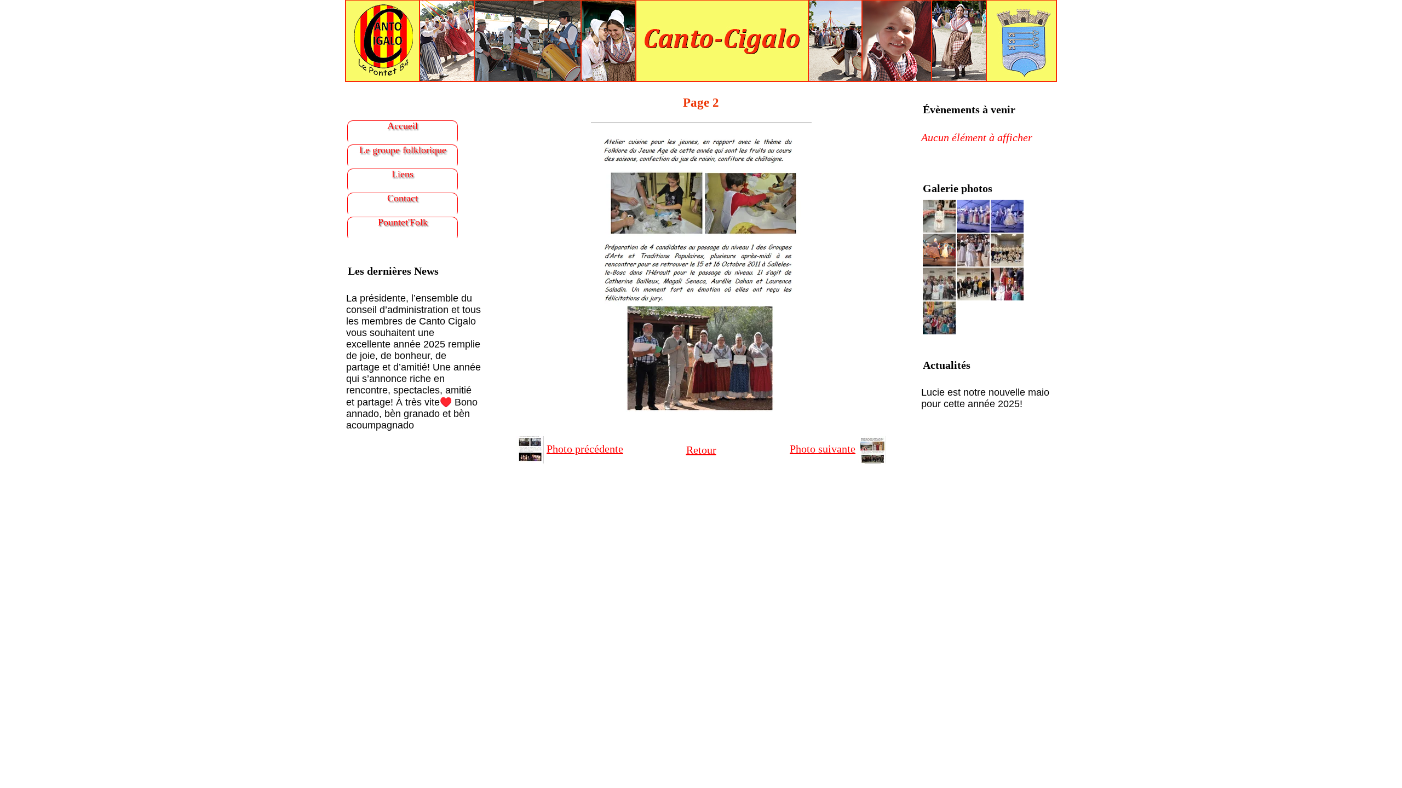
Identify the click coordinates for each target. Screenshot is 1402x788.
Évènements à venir (969, 109)
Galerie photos (957, 188)
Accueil (402, 126)
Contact (402, 198)
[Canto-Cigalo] (701, 40)
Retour (701, 450)
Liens (402, 174)
